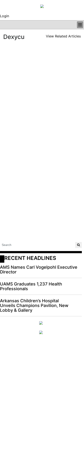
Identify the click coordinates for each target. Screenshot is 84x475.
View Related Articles (63, 36)
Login (4, 16)
